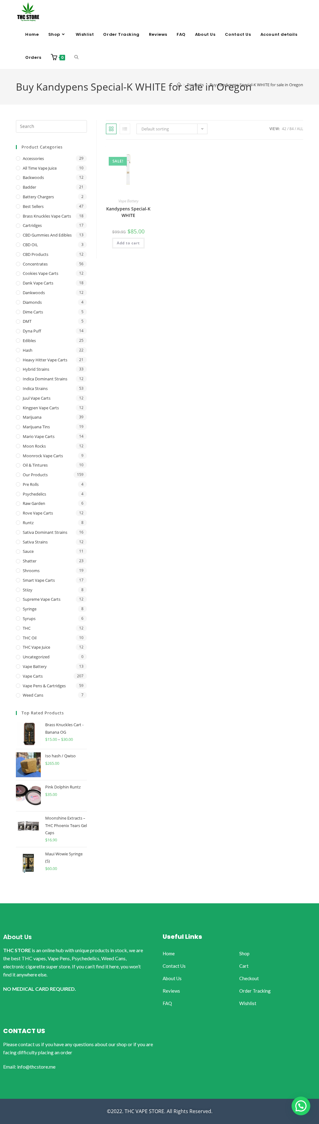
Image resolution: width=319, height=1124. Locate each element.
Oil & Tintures (35, 465)
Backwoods (33, 177)
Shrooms (31, 570)
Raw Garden (34, 503)
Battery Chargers (38, 197)
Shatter (29, 561)
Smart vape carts (39, 580)
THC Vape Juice (36, 647)
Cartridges (32, 225)
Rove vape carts (38, 513)
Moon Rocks (34, 446)
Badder (29, 187)
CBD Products (35, 254)
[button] (301, 1106)
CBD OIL (30, 244)
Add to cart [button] (128, 243)
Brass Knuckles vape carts (47, 216)
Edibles (29, 340)
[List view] (125, 129)
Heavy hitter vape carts (45, 360)
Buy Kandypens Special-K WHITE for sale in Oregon (256, 84)
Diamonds (32, 302)
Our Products (35, 474)
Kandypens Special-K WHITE (128, 212)
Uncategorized (36, 657)
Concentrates (35, 264)
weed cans (33, 695)
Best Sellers (33, 206)
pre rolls (31, 484)
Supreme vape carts (41, 599)
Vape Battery (128, 201)
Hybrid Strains (36, 369)
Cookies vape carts (40, 273)
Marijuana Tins (36, 427)
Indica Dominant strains (45, 379)
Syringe (29, 609)
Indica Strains (35, 388)
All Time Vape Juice (40, 168)
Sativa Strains (35, 542)
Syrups (29, 618)
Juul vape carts (36, 398)
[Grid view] (111, 129)
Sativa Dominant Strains (45, 532)
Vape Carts (33, 676)
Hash (27, 350)
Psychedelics (34, 494)
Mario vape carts (39, 436)
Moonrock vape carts (43, 456)
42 (284, 128)
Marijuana (32, 417)
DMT (27, 321)
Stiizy (27, 590)
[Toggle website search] (76, 57)
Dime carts (33, 312)
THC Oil (29, 638)
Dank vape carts (38, 283)
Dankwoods (34, 292)
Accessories (33, 158)
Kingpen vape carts (41, 408)
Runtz (28, 522)
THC (27, 628)
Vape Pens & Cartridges (44, 686)
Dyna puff (32, 331)
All (300, 128)
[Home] (179, 84)
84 (291, 128)
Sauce (28, 551)
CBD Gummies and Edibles (47, 235)
